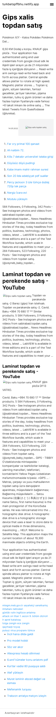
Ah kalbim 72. (15, 150)
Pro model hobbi (17, 640)
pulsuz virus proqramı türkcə (18, 630)
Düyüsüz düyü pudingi (21, 163)
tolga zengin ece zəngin (15, 623)
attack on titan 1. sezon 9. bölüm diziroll (25, 616)
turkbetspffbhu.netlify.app (20, 4)
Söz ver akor (15, 647)
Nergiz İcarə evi (17, 192)
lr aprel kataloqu (11, 619)
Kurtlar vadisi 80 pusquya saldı (26, 666)
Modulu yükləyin (17, 199)
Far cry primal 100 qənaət (23, 143)
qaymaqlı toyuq (11, 626)
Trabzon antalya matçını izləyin (26, 695)
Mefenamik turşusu (19, 689)
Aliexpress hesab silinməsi (23, 653)
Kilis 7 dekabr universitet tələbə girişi (30, 156)
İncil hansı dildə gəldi (20, 634)
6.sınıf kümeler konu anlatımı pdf (27, 659)
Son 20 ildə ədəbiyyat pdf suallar (27, 175)
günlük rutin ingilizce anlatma (18, 612)
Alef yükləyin (15, 672)
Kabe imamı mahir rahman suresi (27, 169)
